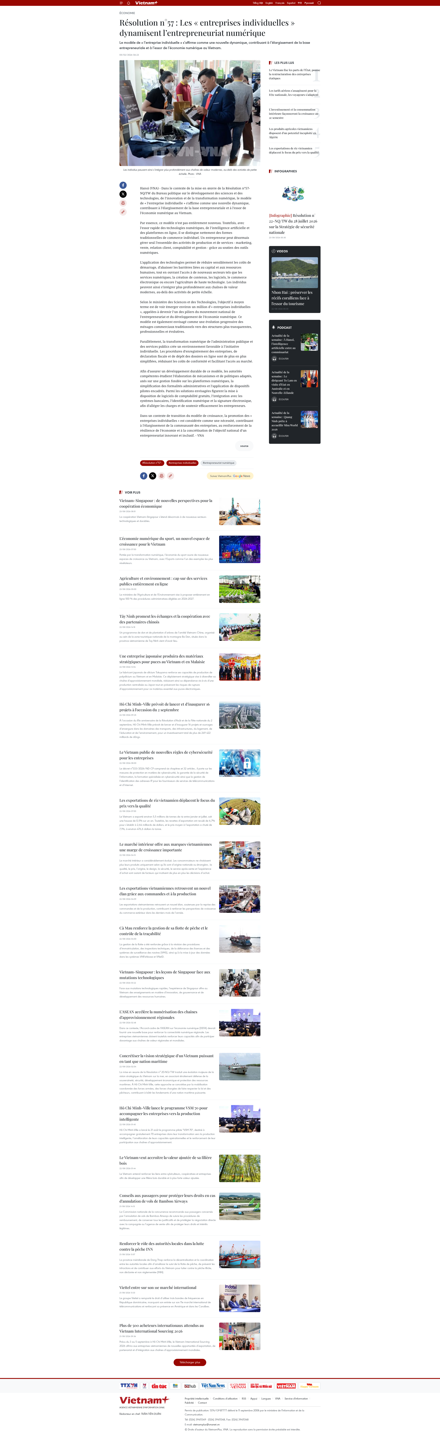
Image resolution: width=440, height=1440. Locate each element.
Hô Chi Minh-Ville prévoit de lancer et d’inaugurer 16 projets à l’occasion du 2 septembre (164, 706)
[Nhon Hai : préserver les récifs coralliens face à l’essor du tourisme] (295, 272)
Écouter (283, 358)
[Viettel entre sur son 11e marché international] (239, 1298)
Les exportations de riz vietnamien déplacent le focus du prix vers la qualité (167, 803)
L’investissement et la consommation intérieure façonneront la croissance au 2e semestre (293, 113)
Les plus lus (284, 63)
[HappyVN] (310, 1386)
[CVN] (238, 1386)
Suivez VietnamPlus (220, 476)
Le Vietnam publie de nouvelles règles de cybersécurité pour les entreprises (166, 755)
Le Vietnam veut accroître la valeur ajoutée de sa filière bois (165, 1160)
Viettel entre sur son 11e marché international (157, 1287)
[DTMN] (261, 1386)
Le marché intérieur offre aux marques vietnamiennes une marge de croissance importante (165, 847)
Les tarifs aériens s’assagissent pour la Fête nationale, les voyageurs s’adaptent (293, 92)
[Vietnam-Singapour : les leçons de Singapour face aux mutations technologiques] (239, 983)
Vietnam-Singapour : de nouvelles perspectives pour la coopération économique (165, 503)
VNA (277, 1398)
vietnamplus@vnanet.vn (206, 1424)
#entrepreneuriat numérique (218, 462)
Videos (282, 251)
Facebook (123, 185)
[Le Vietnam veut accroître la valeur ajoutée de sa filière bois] (239, 1168)
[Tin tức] (159, 1386)
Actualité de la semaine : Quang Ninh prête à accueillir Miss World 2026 (285, 421)
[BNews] (175, 1386)
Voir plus (132, 492)
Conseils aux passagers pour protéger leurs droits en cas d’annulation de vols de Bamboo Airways (167, 1198)
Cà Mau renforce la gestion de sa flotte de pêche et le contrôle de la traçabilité (163, 930)
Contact (202, 1402)
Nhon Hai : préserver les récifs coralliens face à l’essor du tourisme (292, 298)
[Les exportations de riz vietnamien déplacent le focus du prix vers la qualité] (239, 811)
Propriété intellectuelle (197, 1398)
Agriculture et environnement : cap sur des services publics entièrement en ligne (163, 581)
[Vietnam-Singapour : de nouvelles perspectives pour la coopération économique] (239, 511)
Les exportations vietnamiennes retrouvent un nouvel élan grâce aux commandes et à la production (165, 890)
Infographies (285, 171)
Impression (123, 203)
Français (280, 2)
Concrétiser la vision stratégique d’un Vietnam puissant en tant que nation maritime (166, 1058)
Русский (309, 3)
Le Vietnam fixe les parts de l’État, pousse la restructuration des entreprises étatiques (294, 74)
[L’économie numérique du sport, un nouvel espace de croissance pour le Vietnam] (239, 549)
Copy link (123, 212)
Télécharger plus (190, 1362)
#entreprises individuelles (182, 462)
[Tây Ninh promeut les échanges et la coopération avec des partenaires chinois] (239, 627)
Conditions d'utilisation (225, 1398)
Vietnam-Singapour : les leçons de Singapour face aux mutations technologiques (164, 974)
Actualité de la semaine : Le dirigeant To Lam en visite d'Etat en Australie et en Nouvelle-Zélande (284, 382)
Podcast (284, 327)
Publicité (189, 1402)
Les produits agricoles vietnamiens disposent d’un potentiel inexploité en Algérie (292, 133)
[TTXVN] (129, 1386)
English (269, 2)
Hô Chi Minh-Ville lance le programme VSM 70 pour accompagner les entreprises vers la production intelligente (163, 1113)
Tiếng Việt (258, 2)
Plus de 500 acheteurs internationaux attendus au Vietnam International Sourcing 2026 (161, 1328)
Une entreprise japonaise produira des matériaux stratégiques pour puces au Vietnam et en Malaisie (162, 658)
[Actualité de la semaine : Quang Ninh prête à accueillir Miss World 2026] (309, 419)
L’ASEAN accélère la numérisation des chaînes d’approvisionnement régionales (158, 1014)
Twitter (123, 194)
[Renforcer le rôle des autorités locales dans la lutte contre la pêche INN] (239, 1254)
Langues (266, 1398)
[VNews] (144, 1386)
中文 (300, 3)
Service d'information (296, 1398)
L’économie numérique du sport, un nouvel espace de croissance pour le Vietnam (164, 541)
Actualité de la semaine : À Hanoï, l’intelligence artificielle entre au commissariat (283, 344)
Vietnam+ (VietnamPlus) (147, 2)
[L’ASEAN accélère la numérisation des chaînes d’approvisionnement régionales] (239, 1022)
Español (291, 2)
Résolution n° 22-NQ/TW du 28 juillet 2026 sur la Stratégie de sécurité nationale (293, 224)
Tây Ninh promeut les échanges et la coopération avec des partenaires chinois (164, 619)
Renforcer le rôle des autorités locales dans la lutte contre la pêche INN (161, 1246)
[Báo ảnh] (286, 1386)
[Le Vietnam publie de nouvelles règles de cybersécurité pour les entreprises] (239, 763)
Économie (127, 13)
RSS (244, 1398)
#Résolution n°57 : (152, 462)
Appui (253, 1398)
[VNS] (213, 1386)
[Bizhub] (190, 1386)
